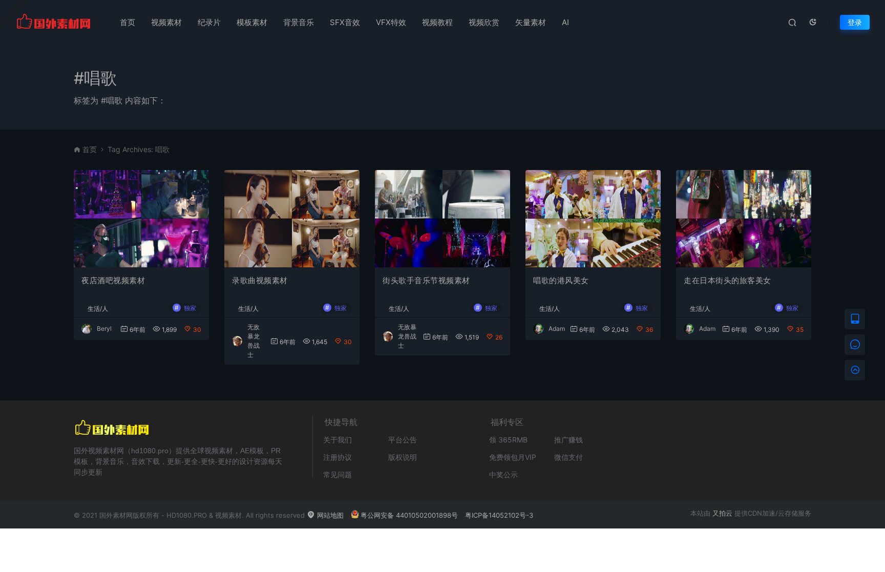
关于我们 (337, 439)
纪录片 (209, 22)
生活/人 (98, 309)
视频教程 (437, 22)
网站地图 (329, 515)
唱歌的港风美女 (561, 280)
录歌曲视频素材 (260, 280)
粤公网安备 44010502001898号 (409, 515)
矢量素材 (530, 22)
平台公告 (402, 439)
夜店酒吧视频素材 (113, 280)
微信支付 (568, 457)
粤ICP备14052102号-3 (499, 515)
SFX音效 (345, 22)
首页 (127, 22)
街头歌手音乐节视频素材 (426, 280)
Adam (557, 328)
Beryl (104, 328)
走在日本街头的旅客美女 (727, 280)
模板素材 (252, 22)
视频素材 (166, 22)
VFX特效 (391, 22)
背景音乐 (298, 22)
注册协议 (337, 457)
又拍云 (722, 513)
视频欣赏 (484, 22)
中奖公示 (503, 474)
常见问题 (337, 474)
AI (565, 22)
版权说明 (402, 457)
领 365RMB (508, 439)
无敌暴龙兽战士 (407, 336)
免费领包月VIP (512, 457)
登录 (855, 22)
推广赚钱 (568, 439)
